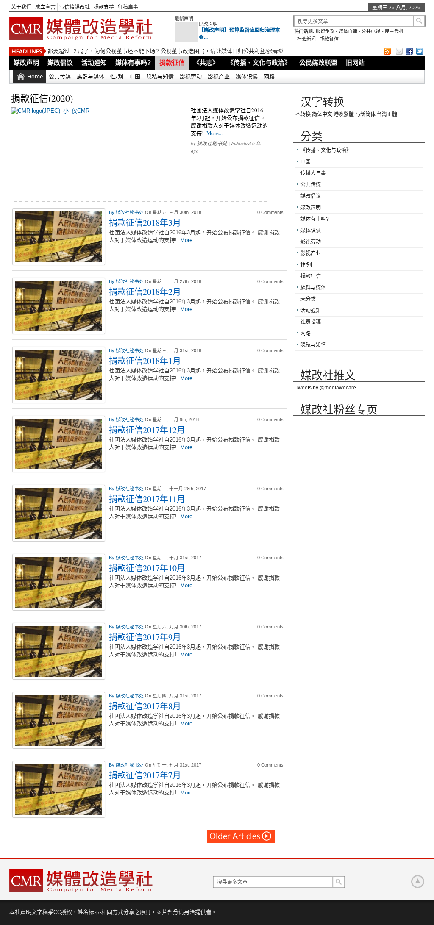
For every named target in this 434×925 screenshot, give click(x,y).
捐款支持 (104, 7)
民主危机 (394, 31)
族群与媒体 (90, 76)
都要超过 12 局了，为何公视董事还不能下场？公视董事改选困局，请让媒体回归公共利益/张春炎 (165, 51)
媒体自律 (348, 31)
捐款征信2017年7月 (145, 775)
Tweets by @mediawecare (325, 388)
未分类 (308, 299)
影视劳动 (191, 76)
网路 (269, 76)
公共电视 (371, 31)
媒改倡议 (60, 62)
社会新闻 (306, 39)
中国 (134, 76)
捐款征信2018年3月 (145, 222)
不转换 (303, 114)
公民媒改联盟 (318, 62)
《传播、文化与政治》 (259, 62)
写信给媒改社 (74, 7)
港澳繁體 (344, 114)
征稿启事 (128, 7)
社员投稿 (310, 322)
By (112, 212)
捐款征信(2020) (42, 98)
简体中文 (322, 114)
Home (35, 76)
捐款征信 (329, 39)
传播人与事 (313, 173)
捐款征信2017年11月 (147, 499)
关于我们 (21, 7)
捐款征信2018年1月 (145, 361)
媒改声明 (208, 24)
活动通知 (94, 62)
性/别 (116, 76)
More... (214, 133)
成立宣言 (45, 7)
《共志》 (206, 62)
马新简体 (365, 114)
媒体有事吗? (133, 62)
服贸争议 (325, 31)
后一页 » (241, 836)
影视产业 (219, 76)
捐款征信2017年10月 (147, 568)
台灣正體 (387, 114)
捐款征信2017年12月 (147, 430)
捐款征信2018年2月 (145, 291)
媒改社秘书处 (212, 143)
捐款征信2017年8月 (145, 706)
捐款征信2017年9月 (145, 637)
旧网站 (355, 62)
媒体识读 (247, 76)
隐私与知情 (160, 76)
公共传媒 (60, 76)
